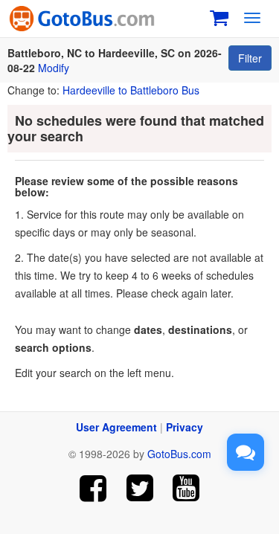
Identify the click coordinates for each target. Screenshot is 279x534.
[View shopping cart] (219, 16)
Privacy (184, 426)
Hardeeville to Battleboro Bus (130, 90)
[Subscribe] (186, 488)
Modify (53, 67)
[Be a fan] (93, 488)
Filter (250, 58)
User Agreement (116, 426)
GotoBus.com (179, 453)
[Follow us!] (139, 488)
